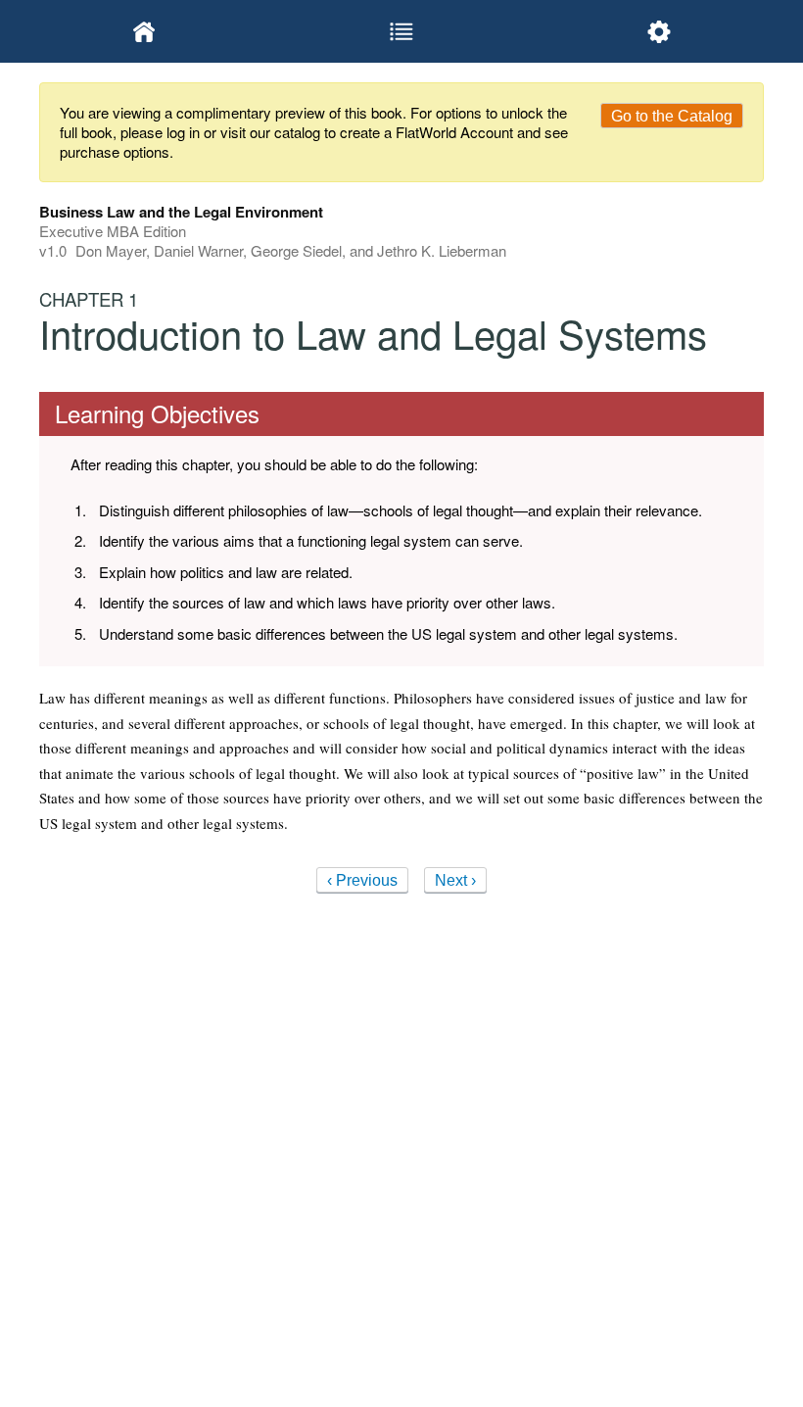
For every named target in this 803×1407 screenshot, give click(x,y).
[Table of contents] (402, 31)
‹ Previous (362, 880)
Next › (455, 880)
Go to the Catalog (671, 116)
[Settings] (658, 31)
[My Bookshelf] (144, 31)
